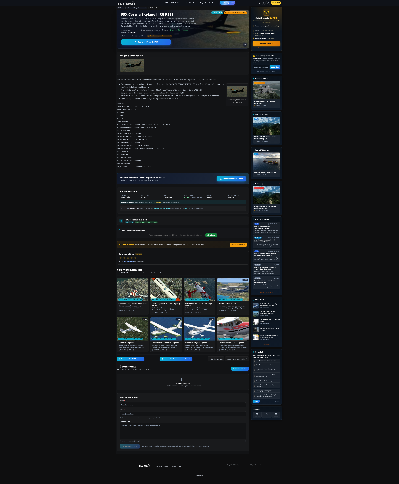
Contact (159, 466)
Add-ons (120, 8)
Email (122, 410)
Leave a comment (241, 369)
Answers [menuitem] (215, 3)
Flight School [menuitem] (205, 3)
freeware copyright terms (161, 208)
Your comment (125, 421)
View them (211, 235)
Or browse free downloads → (266, 48)
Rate (136, 30)
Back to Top (199, 475)
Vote (256, 401)
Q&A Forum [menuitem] (193, 3)
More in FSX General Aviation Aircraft (177, 359)
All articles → (266, 344)
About (166, 466)
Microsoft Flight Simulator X (137, 8)
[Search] (259, 3)
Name (122, 401)
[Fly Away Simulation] (127, 3)
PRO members (157, 202)
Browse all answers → (266, 292)
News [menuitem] (183, 3)
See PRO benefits (237, 245)
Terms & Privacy (176, 466)
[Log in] (268, 3)
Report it (187, 208)
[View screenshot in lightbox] (245, 44)
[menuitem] (227, 3)
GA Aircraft (153, 8)
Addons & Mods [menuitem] (171, 3)
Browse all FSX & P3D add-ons (131, 359)
